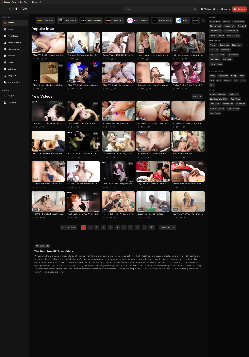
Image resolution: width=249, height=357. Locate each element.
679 (151, 227)
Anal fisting (233, 55)
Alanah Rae (228, 104)
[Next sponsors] (203, 20)
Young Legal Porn (218, 94)
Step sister (236, 45)
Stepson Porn (10, 2)
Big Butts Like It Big (218, 99)
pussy (212, 76)
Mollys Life (233, 94)
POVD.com (214, 104)
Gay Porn (24, 2)
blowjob (227, 80)
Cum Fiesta (215, 113)
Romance (227, 59)
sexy (212, 85)
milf (219, 80)
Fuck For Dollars (217, 108)
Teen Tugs (235, 99)
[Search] (195, 9)
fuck (212, 80)
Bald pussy (214, 59)
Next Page (165, 227)
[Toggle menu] (4, 9)
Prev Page (70, 227)
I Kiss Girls (240, 104)
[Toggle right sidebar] (205, 170)
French (213, 45)
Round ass (224, 45)
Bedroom (225, 50)
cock (242, 76)
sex (236, 80)
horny (233, 76)
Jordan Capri (233, 108)
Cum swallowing (217, 55)
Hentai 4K (36, 2)
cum (243, 80)
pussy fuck (223, 76)
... (144, 227)
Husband (214, 50)
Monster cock (216, 64)
